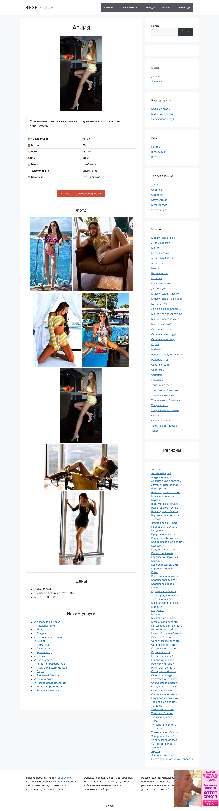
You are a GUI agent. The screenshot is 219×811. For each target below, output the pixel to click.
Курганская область (163, 591)
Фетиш (155, 415)
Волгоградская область (166, 507)
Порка (155, 344)
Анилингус (157, 263)
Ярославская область (164, 755)
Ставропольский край (164, 698)
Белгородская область (165, 492)
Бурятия (156, 500)
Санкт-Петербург (162, 675)
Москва (156, 614)
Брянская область (162, 496)
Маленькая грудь (162, 113)
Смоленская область (164, 694)
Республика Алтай (162, 663)
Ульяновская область (164, 732)
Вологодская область (164, 511)
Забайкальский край (164, 522)
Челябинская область (164, 739)
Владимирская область (165, 503)
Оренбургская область (165, 640)
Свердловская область (165, 686)
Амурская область (162, 477)
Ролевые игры (160, 359)
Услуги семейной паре (165, 410)
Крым (154, 587)
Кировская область (163, 568)
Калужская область (163, 549)
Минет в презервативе (165, 319)
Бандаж (156, 268)
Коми (154, 572)
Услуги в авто (159, 405)
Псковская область (163, 660)
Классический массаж (165, 293)
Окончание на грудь (163, 334)
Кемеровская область (164, 564)
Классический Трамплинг (167, 298)
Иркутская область (163, 534)
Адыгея (156, 469)
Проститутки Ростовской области (172, 759)
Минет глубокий (161, 324)
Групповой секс (161, 283)
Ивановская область (164, 526)
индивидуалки (63, 777)
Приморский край (162, 656)
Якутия (155, 751)
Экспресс (166, 7)
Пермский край (160, 652)
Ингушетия (158, 530)
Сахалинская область (164, 682)
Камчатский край (162, 553)
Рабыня (156, 349)
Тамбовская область (164, 701)
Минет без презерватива (166, 313)
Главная (108, 7)
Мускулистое (159, 204)
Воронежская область (165, 515)
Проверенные (126, 7)
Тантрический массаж (165, 390)
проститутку (113, 781)
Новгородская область (165, 629)
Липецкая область (162, 599)
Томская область (162, 713)
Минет (155, 247)
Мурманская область (164, 621)
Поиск (155, 25)
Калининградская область (167, 541)
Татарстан (157, 705)
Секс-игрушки (160, 364)
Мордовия (157, 610)
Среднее (156, 189)
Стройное (157, 194)
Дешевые (157, 76)
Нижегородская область (166, 625)
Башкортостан (160, 488)
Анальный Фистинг (163, 258)
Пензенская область (164, 648)
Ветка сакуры (159, 273)
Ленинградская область (166, 595)
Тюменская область (163, 724)
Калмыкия (157, 545)
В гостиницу (158, 151)
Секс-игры (157, 369)
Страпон (156, 374)
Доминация (158, 288)
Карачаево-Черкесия (164, 557)
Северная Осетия (162, 690)
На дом (155, 146)
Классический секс (163, 237)
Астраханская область (165, 484)
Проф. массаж (160, 253)
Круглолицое (159, 199)
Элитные (156, 81)
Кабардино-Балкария (164, 538)
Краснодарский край (164, 579)
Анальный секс (160, 242)
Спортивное (158, 210)
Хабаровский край (162, 736)
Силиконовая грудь (163, 119)
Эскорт (155, 430)
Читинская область (163, 743)
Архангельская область (166, 480)
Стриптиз (157, 379)
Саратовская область (164, 678)
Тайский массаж (161, 385)
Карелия (156, 560)
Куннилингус (159, 303)
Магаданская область (165, 602)
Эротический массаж (164, 425)
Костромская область (164, 576)
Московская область (164, 618)
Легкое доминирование (166, 308)
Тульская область (162, 717)
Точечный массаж (162, 395)
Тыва (154, 720)
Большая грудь (160, 108)
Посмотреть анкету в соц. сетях (81, 193)
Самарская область (163, 671)
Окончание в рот (161, 329)
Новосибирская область (166, 633)
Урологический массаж (165, 400)
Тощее (155, 184)
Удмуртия (157, 728)
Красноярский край (163, 583)
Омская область (161, 637)
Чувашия (156, 747)
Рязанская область (163, 667)
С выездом (150, 7)
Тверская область (162, 709)
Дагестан (157, 519)
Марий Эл (157, 606)
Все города (184, 7)
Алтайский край (161, 473)
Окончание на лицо (163, 339)
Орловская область (163, 644)
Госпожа (156, 278)
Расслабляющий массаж (166, 354)
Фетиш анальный (162, 420)
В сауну (156, 156)
